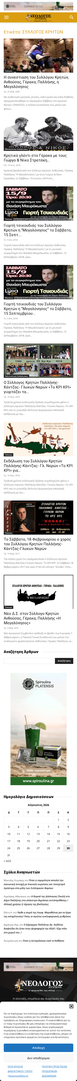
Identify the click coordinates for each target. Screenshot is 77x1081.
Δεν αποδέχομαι (38, 1058)
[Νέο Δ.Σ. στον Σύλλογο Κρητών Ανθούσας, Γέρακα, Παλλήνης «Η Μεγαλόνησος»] (38, 592)
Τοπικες (8, 71)
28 (48, 848)
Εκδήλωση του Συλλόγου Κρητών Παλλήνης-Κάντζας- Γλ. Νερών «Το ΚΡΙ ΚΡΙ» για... (38, 466)
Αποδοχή (38, 1048)
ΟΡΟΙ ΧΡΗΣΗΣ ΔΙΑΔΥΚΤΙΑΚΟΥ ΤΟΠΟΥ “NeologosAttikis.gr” (20, 1071)
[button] (71, 1006)
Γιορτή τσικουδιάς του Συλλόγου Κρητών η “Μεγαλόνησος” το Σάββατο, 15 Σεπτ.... (38, 230)
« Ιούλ (7, 861)
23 (68, 841)
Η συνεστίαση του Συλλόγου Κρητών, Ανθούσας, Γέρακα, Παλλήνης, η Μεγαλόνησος (36, 82)
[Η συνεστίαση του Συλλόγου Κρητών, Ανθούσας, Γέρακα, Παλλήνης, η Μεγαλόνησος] (38, 56)
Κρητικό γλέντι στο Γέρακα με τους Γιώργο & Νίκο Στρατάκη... (35, 157)
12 (28, 834)
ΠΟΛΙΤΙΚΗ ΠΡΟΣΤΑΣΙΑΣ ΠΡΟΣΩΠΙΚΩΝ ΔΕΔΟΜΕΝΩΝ (54, 1071)
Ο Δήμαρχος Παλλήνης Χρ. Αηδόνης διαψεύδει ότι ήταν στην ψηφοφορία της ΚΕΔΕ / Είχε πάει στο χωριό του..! (35, 928)
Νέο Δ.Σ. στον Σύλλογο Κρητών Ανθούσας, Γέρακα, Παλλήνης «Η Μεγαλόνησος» (32, 618)
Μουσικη (9, 297)
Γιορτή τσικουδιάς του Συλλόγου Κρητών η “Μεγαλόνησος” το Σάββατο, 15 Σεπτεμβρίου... (38, 309)
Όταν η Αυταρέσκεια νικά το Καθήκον (43, 940)
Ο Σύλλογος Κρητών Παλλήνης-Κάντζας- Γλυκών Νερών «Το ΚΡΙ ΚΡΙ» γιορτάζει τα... (37, 387)
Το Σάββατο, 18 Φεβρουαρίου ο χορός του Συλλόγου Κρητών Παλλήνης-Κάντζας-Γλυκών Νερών (37, 544)
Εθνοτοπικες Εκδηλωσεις (16, 149)
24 (8, 848)
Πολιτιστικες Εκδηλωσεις (16, 376)
